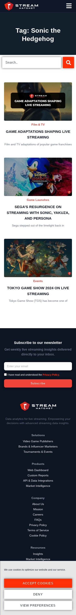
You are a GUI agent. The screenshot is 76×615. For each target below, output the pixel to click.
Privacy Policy (51, 374)
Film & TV (38, 124)
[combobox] (31, 62)
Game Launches (38, 199)
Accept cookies (38, 583)
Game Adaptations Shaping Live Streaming (38, 134)
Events (38, 281)
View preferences (38, 605)
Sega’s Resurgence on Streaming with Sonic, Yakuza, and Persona (38, 213)
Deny (38, 594)
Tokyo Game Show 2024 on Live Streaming (38, 291)
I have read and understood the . (33, 374)
